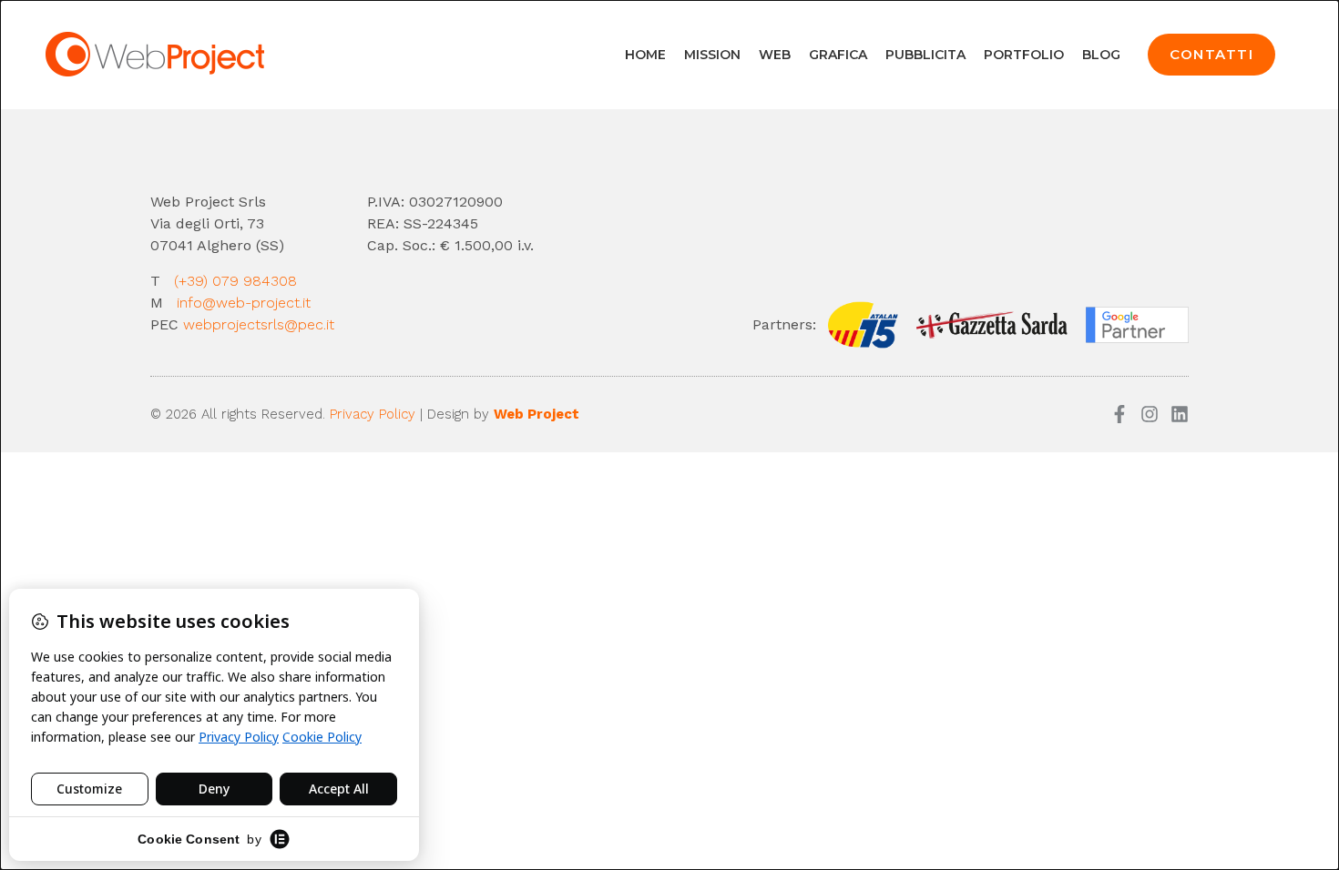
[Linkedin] (1179, 414)
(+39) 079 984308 (235, 280)
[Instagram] (1149, 414)
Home (645, 54)
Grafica (838, 54)
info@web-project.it (246, 302)
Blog (1101, 54)
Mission (712, 54)
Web (775, 54)
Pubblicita (925, 54)
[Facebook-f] (1119, 414)
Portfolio (1024, 54)
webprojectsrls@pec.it (258, 324)
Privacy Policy (372, 414)
